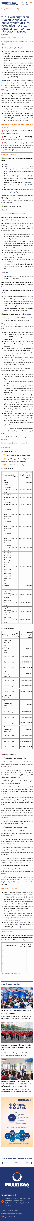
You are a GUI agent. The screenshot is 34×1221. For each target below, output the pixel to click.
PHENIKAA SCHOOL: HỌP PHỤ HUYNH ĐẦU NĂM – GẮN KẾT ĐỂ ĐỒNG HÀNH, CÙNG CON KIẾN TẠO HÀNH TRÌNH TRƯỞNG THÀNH (16, 1084)
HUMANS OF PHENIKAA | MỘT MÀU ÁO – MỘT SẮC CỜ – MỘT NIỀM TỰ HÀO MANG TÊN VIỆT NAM (16, 1047)
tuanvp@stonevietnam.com (24, 927)
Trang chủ (4, 9)
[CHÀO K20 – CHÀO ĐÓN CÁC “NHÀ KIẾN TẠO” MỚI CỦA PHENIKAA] (17, 998)
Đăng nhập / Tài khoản (27, 3)
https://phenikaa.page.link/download (17, 169)
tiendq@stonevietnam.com (12, 920)
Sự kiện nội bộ (14, 9)
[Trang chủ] (9, 3)
